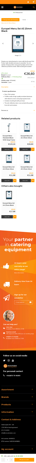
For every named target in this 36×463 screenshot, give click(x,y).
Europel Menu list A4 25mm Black (8, 204)
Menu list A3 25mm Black (8, 23)
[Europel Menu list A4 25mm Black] (9, 195)
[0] (33, 2)
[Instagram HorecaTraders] (9, 360)
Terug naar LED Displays (10, 20)
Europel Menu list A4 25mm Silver (8, 168)
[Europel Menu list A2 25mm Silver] (27, 127)
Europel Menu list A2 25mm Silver (26, 137)
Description (4, 87)
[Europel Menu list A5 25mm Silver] (27, 159)
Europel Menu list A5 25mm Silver (26, 168)
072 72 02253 (5, 430)
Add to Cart (25, 459)
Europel (8, 75)
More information (19, 273)
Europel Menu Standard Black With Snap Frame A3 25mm (9, 138)
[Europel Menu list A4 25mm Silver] (9, 159)
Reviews (4, 110)
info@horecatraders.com (8, 433)
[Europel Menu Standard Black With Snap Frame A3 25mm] (9, 127)
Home (24, 19)
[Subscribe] (30, 302)
